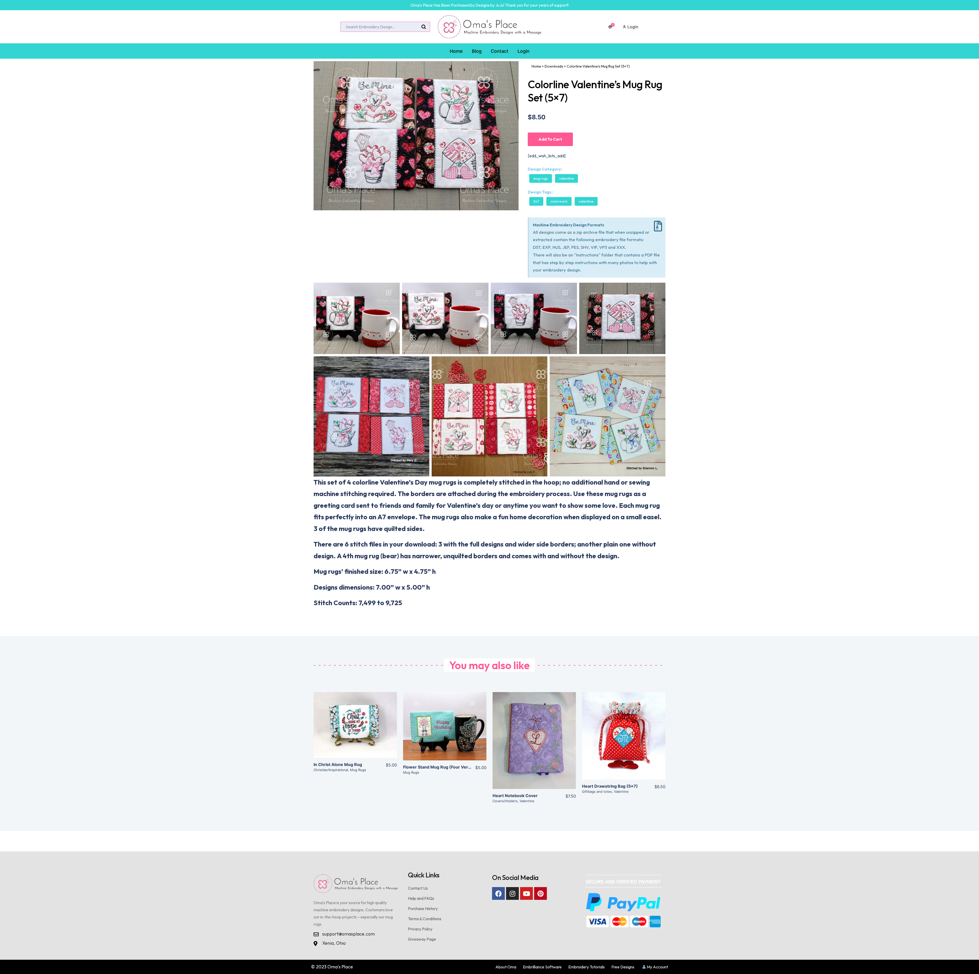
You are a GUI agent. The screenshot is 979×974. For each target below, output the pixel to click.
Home (536, 66)
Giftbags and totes (597, 791)
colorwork (559, 201)
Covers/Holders (505, 801)
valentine (586, 201)
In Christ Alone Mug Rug (338, 764)
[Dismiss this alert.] (658, 226)
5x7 (536, 201)
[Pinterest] (540, 893)
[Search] (423, 27)
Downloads (554, 66)
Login (632, 26)
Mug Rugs (540, 178)
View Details (355, 729)
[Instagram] (512, 893)
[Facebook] (498, 893)
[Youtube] (526, 893)
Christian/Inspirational (331, 770)
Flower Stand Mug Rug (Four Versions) (442, 767)
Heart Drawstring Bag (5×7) (610, 786)
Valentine (566, 178)
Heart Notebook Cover (515, 795)
